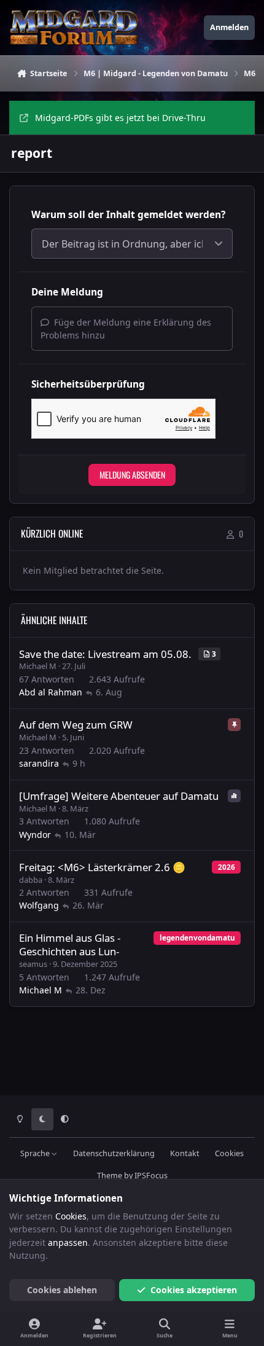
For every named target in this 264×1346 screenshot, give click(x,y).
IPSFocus (151, 1175)
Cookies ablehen (62, 1290)
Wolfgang (39, 905)
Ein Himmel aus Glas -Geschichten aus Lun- (69, 944)
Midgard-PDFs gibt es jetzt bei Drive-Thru (120, 117)
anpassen (68, 1242)
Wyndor (35, 834)
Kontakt (185, 1153)
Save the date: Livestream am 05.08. (105, 654)
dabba (30, 879)
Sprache (36, 1153)
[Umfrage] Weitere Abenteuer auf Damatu (119, 796)
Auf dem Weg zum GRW (76, 725)
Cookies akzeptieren (193, 1290)
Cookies (229, 1153)
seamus (33, 963)
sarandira (39, 763)
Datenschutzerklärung (114, 1153)
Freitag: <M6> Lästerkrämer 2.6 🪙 (102, 867)
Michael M (37, 665)
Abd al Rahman (50, 692)
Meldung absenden (132, 474)
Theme (109, 1175)
